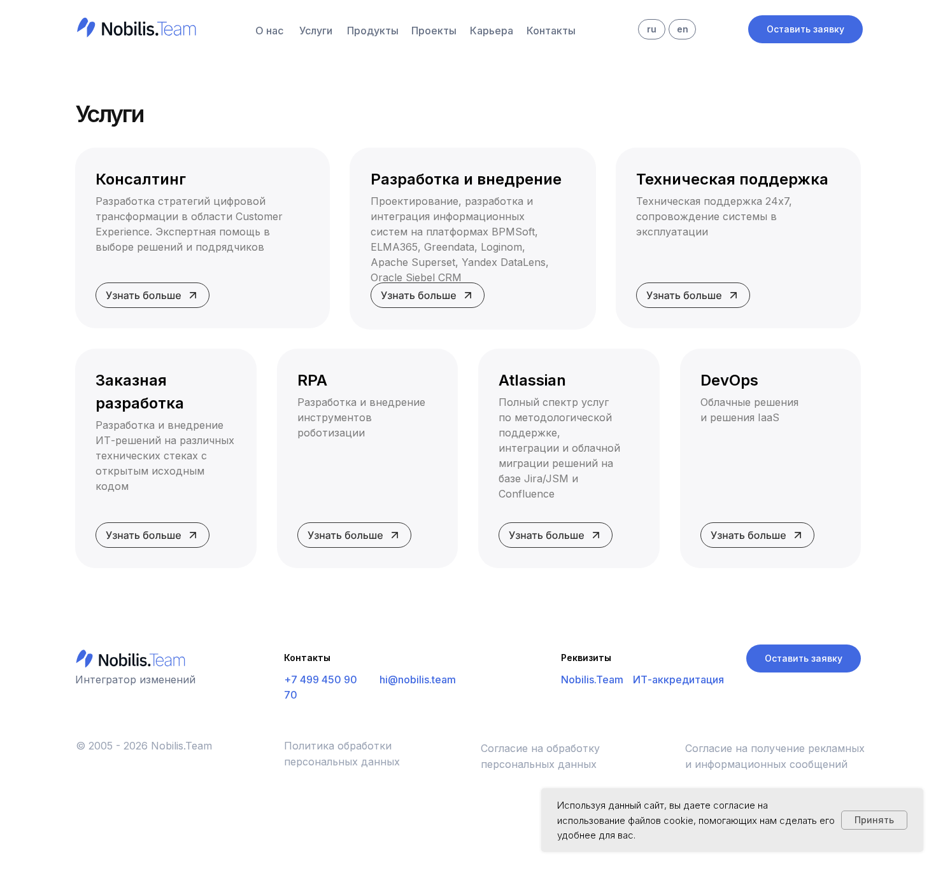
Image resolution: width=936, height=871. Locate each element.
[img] (134, 26)
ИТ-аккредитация (678, 679)
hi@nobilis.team (417, 679)
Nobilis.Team (592, 679)
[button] (805, 29)
